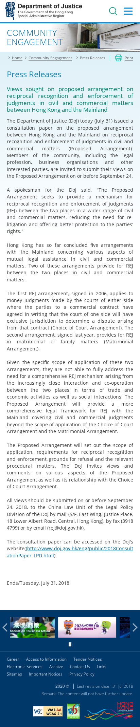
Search (113, 11)
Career (13, 659)
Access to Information (46, 659)
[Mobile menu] (128, 11)
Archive (56, 666)
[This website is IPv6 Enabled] (73, 712)
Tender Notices (87, 659)
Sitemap (14, 674)
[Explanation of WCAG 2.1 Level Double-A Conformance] (48, 712)
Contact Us (80, 666)
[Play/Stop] (70, 644)
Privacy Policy (81, 674)
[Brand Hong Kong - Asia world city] (108, 712)
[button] (7, 627)
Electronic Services (24, 666)
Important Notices (46, 674)
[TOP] (131, 601)
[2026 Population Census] (59, 636)
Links (101, 666)
